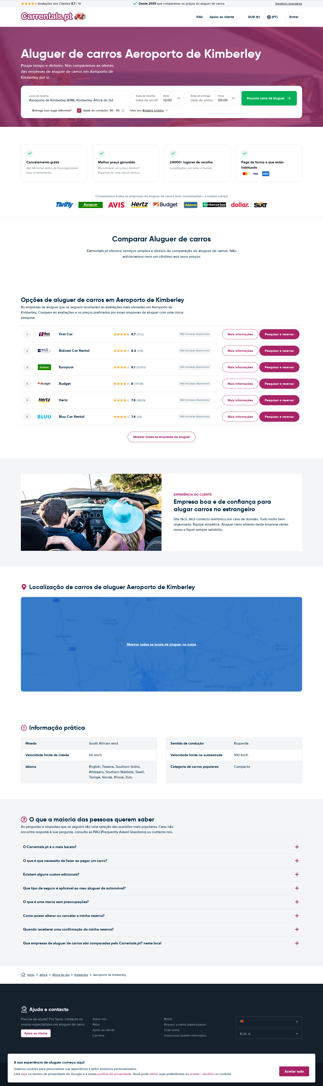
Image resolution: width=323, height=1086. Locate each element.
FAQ (199, 17)
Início (30, 975)
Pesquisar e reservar (279, 334)
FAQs (96, 1024)
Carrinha (98, 1035)
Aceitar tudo (294, 1071)
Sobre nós (100, 1019)
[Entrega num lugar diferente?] (28, 110)
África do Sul (60, 975)
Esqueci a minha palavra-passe (185, 1024)
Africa (43, 975)
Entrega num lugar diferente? (51, 110)
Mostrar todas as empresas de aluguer (161, 436)
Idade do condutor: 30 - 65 (101, 110)
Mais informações (240, 334)
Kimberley (81, 975)
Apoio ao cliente (222, 17)
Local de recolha (39, 96)
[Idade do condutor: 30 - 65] (79, 110)
